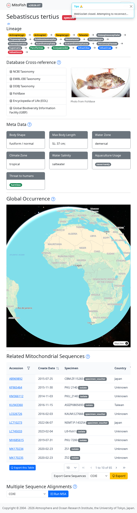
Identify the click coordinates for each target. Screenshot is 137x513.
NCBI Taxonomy (23, 71)
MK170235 (16, 458)
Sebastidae (84, 47)
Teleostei (83, 35)
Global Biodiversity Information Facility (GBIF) (32, 110)
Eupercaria (15, 47)
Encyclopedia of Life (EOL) (30, 101)
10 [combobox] (68, 468)
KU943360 (16, 405)
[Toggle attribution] (127, 343)
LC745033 (15, 431)
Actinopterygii (17, 35)
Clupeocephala (17, 39)
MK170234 (16, 449)
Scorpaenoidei (60, 47)
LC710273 (15, 423)
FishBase (18, 93)
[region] (68, 276)
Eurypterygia (96, 39)
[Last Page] (124, 467)
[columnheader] (48, 368)
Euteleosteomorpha (45, 39)
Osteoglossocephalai (109, 35)
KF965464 (15, 387)
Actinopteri (40, 35)
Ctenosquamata (17, 43)
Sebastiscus (15, 52)
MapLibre (119, 343)
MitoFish (25, 4)
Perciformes (36, 47)
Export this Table (23, 467)
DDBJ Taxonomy (23, 86)
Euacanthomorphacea (76, 43)
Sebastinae (105, 47)
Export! (120, 476)
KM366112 (16, 396)
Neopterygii (62, 35)
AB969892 (15, 379)
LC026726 (15, 414)
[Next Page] (116, 467)
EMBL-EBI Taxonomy (26, 79)
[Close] (131, 6)
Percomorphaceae (107, 43)
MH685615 (16, 440)
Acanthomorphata (45, 43)
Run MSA (59, 494)
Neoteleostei (72, 39)
